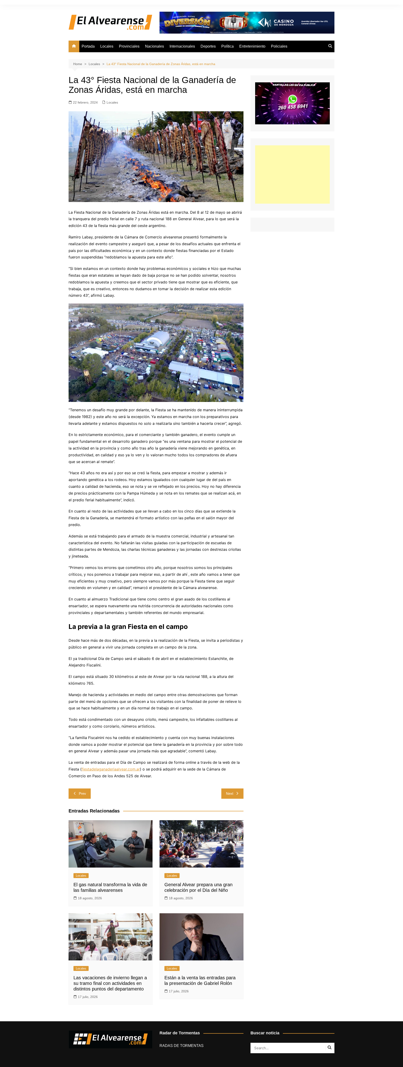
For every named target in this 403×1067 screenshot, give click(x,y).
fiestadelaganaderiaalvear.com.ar (111, 769)
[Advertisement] (292, 174)
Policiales (279, 46)
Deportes (208, 46)
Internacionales (182, 46)
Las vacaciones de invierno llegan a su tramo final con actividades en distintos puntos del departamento (110, 983)
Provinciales (129, 46)
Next (229, 793)
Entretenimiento (252, 46)
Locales (106, 46)
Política (227, 46)
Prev (82, 793)
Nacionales (154, 46)
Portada (88, 46)
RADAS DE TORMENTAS (182, 1046)
